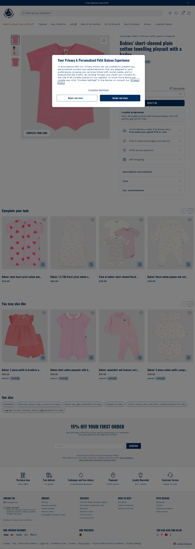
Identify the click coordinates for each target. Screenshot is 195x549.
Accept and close (120, 97)
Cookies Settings (98, 90)
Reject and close (75, 97)
